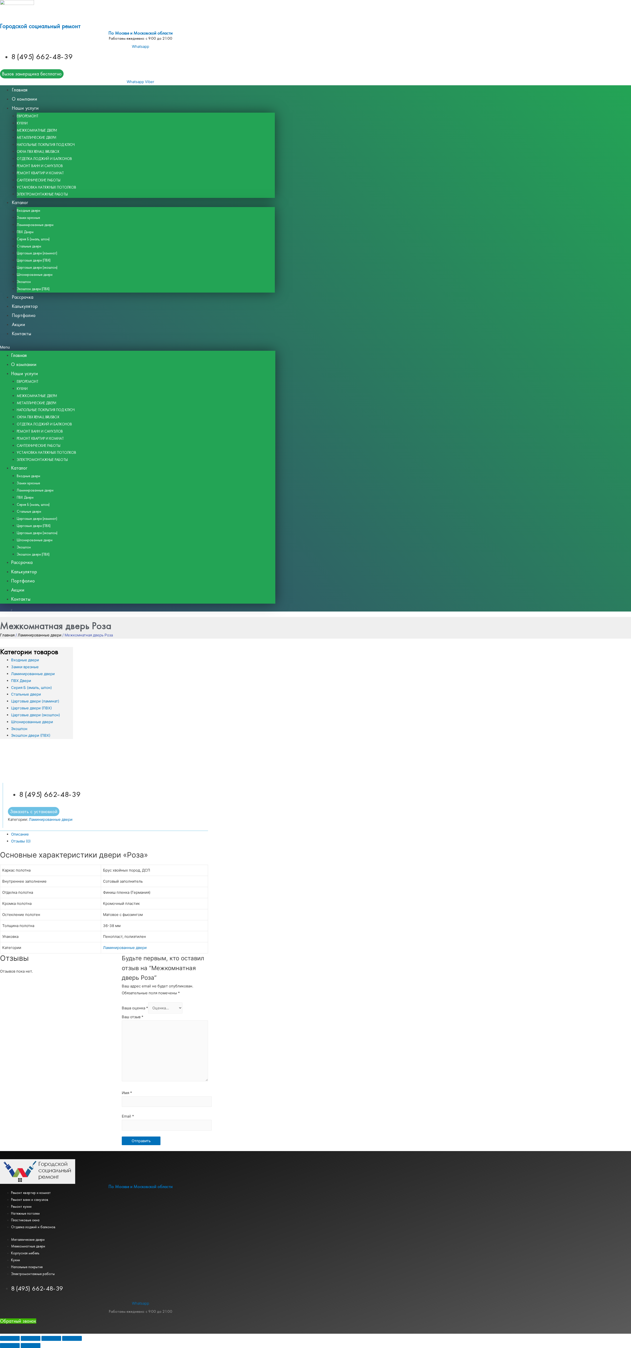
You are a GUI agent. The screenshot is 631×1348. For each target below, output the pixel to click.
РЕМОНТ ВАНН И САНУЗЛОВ (40, 166)
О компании (24, 99)
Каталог (20, 202)
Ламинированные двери (35, 225)
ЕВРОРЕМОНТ (27, 116)
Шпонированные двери (35, 275)
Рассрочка (22, 297)
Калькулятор (25, 306)
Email (128, 1116)
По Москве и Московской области (140, 33)
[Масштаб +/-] (72, 1338)
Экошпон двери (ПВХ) (33, 289)
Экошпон (24, 282)
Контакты (21, 333)
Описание (20, 834)
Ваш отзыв (132, 1017)
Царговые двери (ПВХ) (34, 260)
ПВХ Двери (25, 232)
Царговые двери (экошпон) (37, 267)
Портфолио (23, 315)
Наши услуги (25, 108)
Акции (18, 324)
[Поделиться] (30, 1338)
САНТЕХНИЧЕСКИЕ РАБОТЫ (38, 180)
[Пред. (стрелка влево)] (10, 1345)
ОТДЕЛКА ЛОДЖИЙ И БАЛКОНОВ (44, 159)
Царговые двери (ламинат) (37, 253)
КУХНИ (22, 123)
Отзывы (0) (21, 841)
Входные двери (28, 210)
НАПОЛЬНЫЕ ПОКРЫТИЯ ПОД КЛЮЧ (46, 145)
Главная (20, 89)
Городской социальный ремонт (40, 26)
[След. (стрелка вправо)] (30, 1345)
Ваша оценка (135, 1008)
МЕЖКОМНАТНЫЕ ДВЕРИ (37, 130)
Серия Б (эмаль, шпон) (33, 239)
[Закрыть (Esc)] (10, 1338)
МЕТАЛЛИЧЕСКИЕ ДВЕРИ (36, 138)
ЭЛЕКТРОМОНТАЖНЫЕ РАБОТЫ (42, 194)
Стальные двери (29, 246)
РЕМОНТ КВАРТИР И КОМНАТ (40, 173)
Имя (127, 1092)
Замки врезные (28, 218)
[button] (137, 347)
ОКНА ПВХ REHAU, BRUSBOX (38, 152)
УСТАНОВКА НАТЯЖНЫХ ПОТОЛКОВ (46, 187)
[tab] (109, 834)
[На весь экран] (51, 1338)
